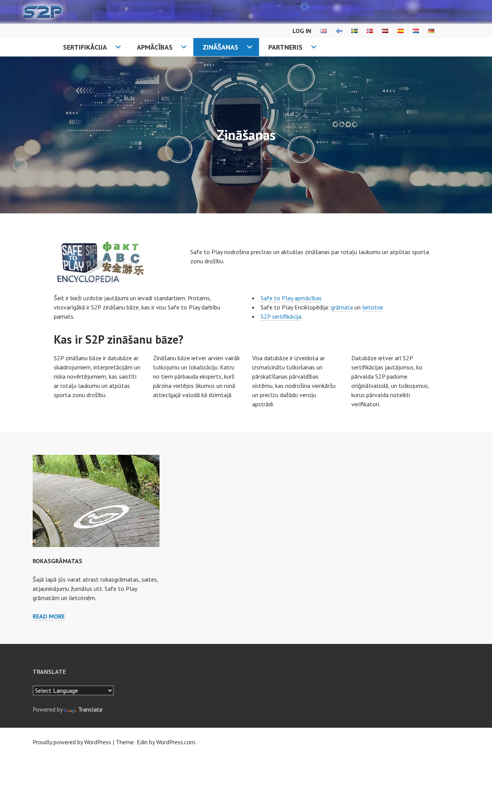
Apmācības (155, 47)
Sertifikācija (85, 47)
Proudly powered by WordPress (72, 742)
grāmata (342, 307)
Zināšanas (220, 47)
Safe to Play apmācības (291, 298)
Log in (302, 31)
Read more (49, 616)
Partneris (285, 47)
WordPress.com (175, 742)
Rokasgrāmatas (57, 561)
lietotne (372, 307)
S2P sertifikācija (281, 316)
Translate (90, 709)
